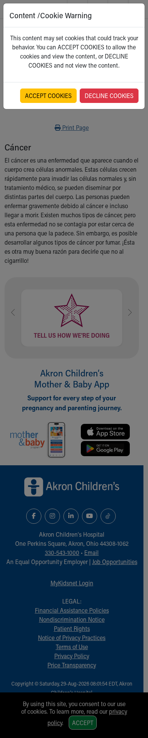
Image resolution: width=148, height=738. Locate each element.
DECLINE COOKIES (109, 96)
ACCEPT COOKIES (48, 96)
